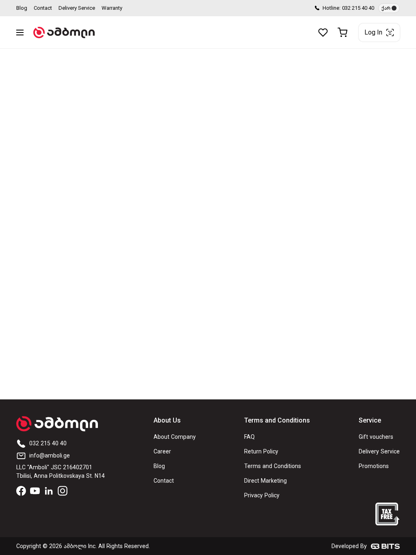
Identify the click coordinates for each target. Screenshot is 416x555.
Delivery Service (76, 8)
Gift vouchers (376, 437)
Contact (43, 8)
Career (162, 451)
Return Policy (261, 451)
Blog (21, 8)
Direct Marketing (265, 480)
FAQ (249, 437)
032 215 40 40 (358, 8)
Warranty (112, 8)
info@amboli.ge (49, 455)
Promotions (374, 466)
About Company (175, 437)
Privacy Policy (262, 495)
